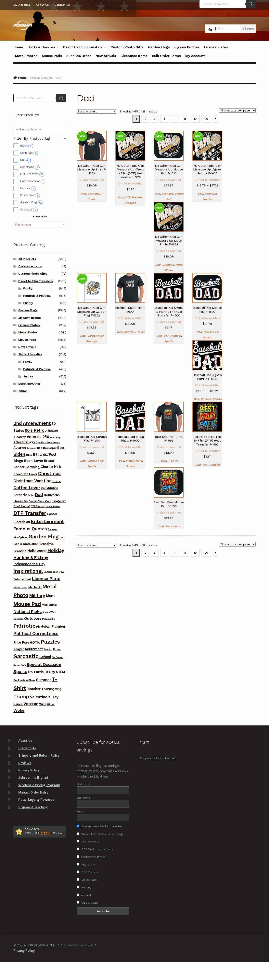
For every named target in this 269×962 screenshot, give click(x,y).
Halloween (37, 550)
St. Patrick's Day (41, 672)
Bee (39, 448)
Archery (55, 437)
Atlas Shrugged (25, 442)
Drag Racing (21, 506)
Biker (29, 455)
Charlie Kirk (51, 466)
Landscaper (51, 571)
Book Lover (33, 461)
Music (52, 605)
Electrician (21, 522)
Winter (51, 704)
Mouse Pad (211, 331)
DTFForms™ (38, 506)
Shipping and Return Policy (38, 755)
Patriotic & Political (37, 296)
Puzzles (207, 199)
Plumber (58, 626)
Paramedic (48, 619)
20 (206, 119)
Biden (25, 145)
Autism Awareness (49, 442)
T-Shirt (139, 331)
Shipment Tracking (33, 807)
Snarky (28, 303)
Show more (40, 216)
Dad (83, 193)
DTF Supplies (52, 506)
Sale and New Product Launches (101, 826)
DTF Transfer (134, 197)
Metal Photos (26, 56)
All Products (27, 259)
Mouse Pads (52, 56)
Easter (52, 514)
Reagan (18, 649)
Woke (18, 710)
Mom (50, 595)
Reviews (24, 763)
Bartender (31, 448)
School (45, 657)
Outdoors (32, 618)
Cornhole (28, 152)
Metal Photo (134, 460)
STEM (60, 672)
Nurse (45, 612)
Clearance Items (134, 56)
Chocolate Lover (25, 474)
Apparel (86, 895)
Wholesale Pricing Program (39, 785)
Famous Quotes (30, 529)
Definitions (29, 167)
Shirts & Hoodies (41, 47)
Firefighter (29, 195)
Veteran (30, 703)
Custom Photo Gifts (127, 47)
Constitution (49, 488)
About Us (42, 4)
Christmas (49, 473)
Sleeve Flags (19, 665)
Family (27, 288)
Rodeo (57, 649)
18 (184, 119)
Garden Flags (159, 47)
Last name (83, 797)
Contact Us (62, 4)
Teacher (34, 689)
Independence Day (29, 564)
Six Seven (57, 657)
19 (195, 119)
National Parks (27, 611)
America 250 (38, 436)
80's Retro (35, 430)
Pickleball (43, 626)
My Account (21, 4)
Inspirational (28, 571)
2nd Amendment (32, 423)
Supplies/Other (78, 56)
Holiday (55, 550)
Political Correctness (35, 633)
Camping (32, 467)
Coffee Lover (26, 487)
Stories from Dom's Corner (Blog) (102, 834)
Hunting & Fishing (30, 557)
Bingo (18, 461)
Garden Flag (95, 335)
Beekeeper (50, 447)
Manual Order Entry (33, 792)
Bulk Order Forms (166, 56)
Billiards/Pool (44, 454)
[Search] (251, 4)
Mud (45, 605)
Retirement (34, 649)
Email (80, 811)
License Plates (216, 47)
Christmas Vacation (32, 480)
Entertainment (32, 181)
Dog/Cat (59, 501)
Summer (43, 680)
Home (18, 47)
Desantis (20, 501)
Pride (17, 642)
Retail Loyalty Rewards (36, 800)
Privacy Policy (28, 770)
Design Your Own (40, 501)
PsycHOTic (31, 642)
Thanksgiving (51, 689)
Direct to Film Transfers (83, 47)
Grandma (46, 544)
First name (83, 784)
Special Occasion (44, 664)
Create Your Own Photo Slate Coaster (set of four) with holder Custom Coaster (224, 936)
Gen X (17, 544)
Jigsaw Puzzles (186, 47)
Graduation (30, 544)
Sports (128, 331)
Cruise (31, 495)
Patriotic (24, 626)
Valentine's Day (44, 696)
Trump (23, 391)
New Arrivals (106, 56)
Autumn (19, 448)
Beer (60, 448)
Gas (61, 537)
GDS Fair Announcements (97, 849)
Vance (18, 704)
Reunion (48, 649)
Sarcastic (26, 656)
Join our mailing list (33, 778)
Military (37, 595)
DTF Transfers (90, 872)
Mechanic (35, 587)
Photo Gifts (88, 864)
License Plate (46, 578)
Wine (42, 704)
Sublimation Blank (24, 680)
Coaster (56, 481)
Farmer (27, 188)
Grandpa (93, 193)
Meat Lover (20, 587)
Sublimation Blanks (93, 856)
